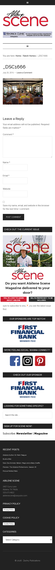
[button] (28, 288)
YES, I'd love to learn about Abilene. (13, 299)
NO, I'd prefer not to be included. (42, 299)
